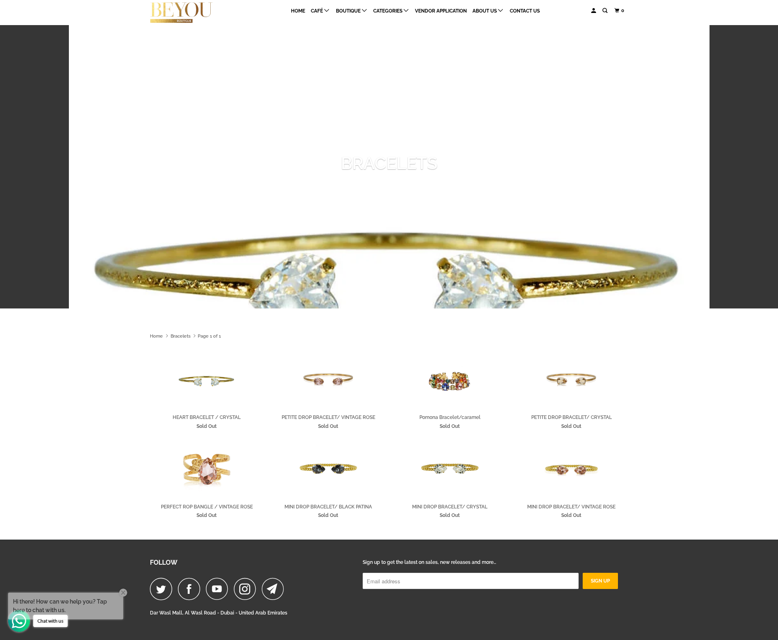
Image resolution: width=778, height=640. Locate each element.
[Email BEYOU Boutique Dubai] (275, 589)
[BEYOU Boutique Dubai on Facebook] (191, 589)
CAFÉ (317, 11)
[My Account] (594, 10)
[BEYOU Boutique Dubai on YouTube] (219, 589)
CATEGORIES (388, 11)
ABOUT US (485, 11)
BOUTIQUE (349, 11)
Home (298, 11)
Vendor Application (441, 11)
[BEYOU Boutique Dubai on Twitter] (163, 589)
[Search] (605, 10)
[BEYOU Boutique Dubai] (191, 12)
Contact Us (525, 11)
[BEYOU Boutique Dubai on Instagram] (247, 589)
